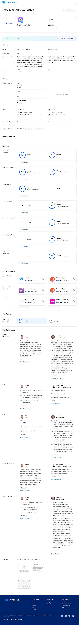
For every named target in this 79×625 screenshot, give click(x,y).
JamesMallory (58, 335)
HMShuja (27, 335)
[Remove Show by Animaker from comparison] (45, 17)
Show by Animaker (23, 25)
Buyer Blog (50, 604)
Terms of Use (7, 615)
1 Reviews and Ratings (21, 27)
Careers (34, 605)
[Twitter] (69, 616)
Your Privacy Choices (32, 615)
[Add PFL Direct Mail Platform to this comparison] (74, 301)
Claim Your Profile (66, 604)
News (33, 607)
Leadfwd (51, 25)
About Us (34, 602)
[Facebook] (65, 616)
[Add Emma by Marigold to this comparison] (43, 301)
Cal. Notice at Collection (45, 615)
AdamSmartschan (59, 385)
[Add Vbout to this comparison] (43, 279)
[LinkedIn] (73, 616)
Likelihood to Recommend (5, 320)
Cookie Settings (8, 617)
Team (33, 604)
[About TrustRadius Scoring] (18, 49)
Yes (57, 38)
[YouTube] (62, 616)
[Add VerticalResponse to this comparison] (43, 290)
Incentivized (54, 375)
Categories (49, 602)
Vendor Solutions (66, 602)
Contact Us (34, 609)
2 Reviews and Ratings (52, 27)
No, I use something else (67, 38)
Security (15, 615)
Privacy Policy (21, 615)
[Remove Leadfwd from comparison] (76, 17)
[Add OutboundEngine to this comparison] (74, 279)
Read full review (24, 362)
